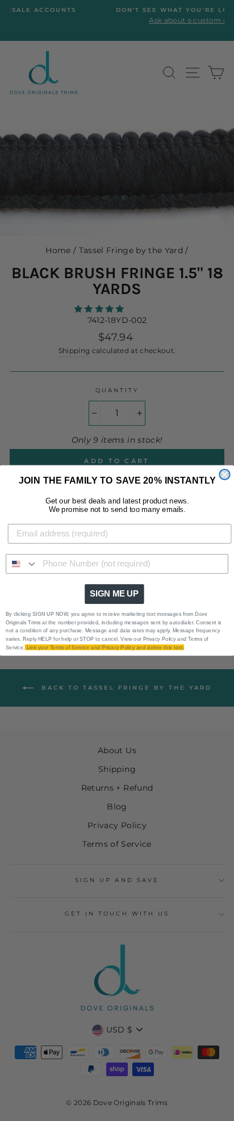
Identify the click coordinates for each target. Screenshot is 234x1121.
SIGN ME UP (114, 593)
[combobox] (21, 564)
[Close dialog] (224, 474)
